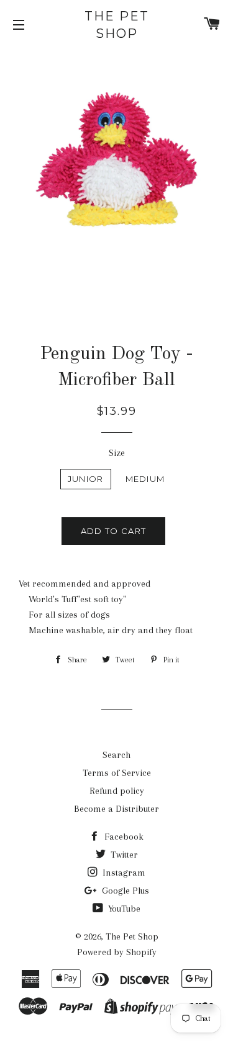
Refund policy (116, 790)
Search (116, 754)
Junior (86, 479)
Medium (145, 479)
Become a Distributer (116, 808)
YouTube (123, 908)
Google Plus (124, 890)
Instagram (122, 872)
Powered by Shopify (117, 952)
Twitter (123, 854)
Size (117, 452)
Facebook (123, 836)
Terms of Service (117, 772)
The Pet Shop (117, 25)
